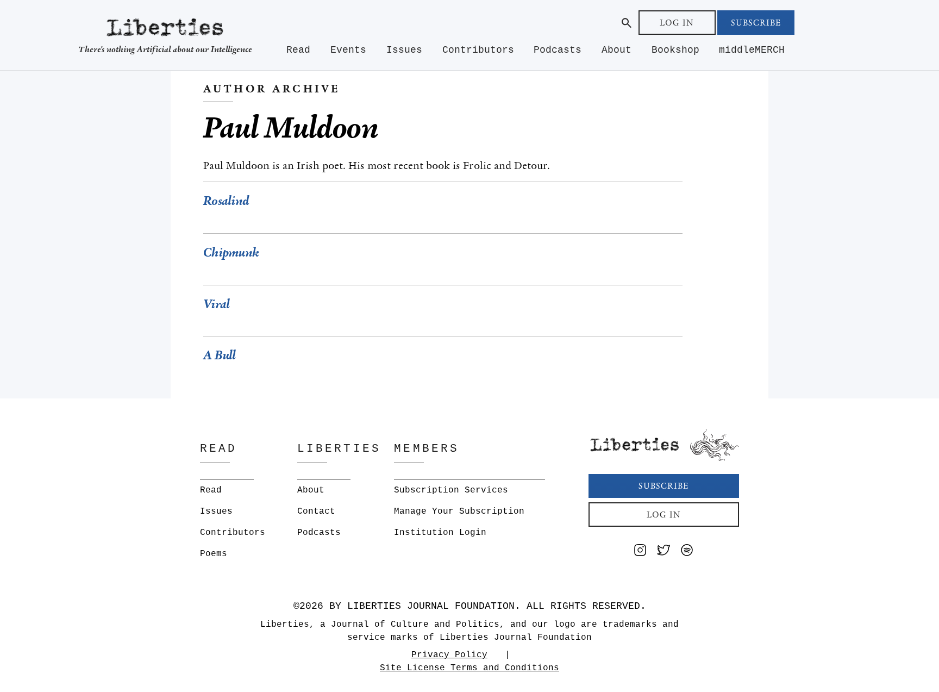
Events (348, 50)
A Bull (219, 355)
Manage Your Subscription (459, 511)
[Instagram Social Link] (640, 552)
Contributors (478, 50)
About (616, 50)
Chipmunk (231, 252)
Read (298, 50)
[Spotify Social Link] (687, 552)
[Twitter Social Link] (663, 552)
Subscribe (756, 22)
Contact (316, 511)
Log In (677, 22)
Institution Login (440, 533)
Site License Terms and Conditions (469, 668)
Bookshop (675, 50)
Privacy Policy (449, 655)
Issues (404, 50)
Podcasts (557, 50)
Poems (213, 554)
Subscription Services (451, 490)
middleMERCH (752, 50)
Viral (216, 304)
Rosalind (226, 201)
